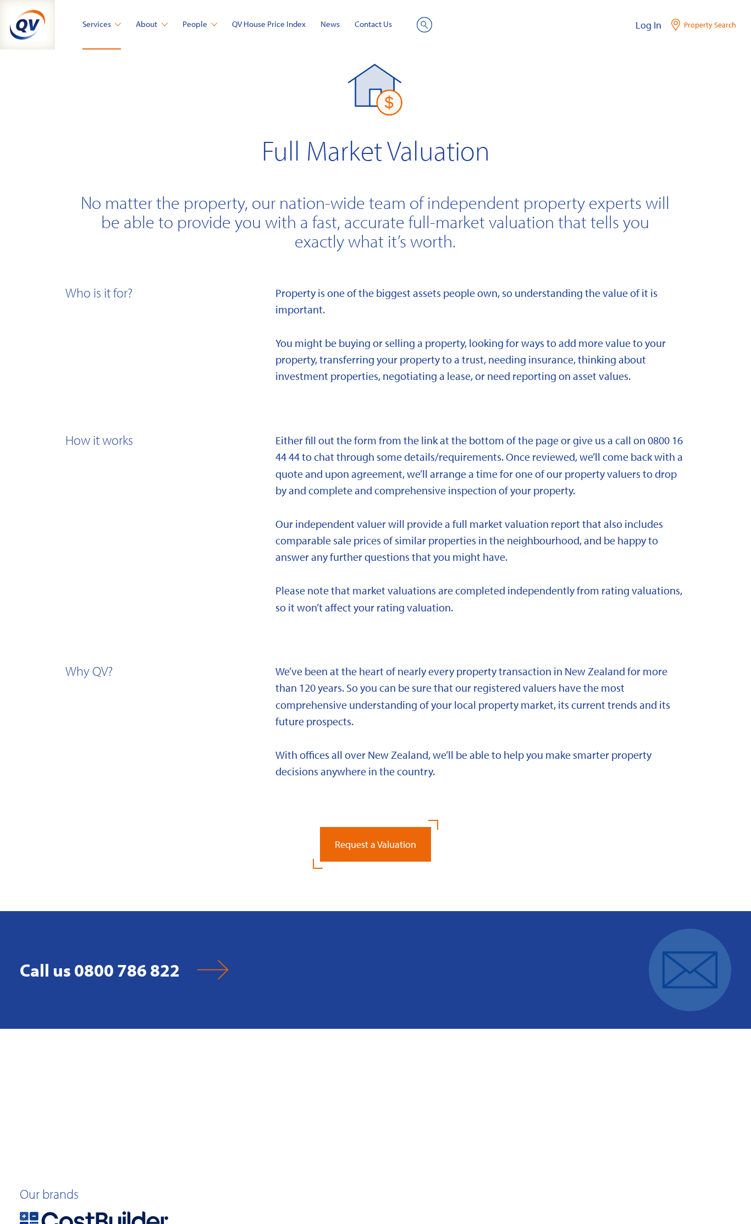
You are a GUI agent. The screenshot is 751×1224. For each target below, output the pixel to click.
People (195, 24)
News (330, 24)
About (146, 24)
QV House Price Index (269, 24)
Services (96, 24)
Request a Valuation (375, 844)
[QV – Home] (27, 24)
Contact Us (373, 24)
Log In (648, 25)
